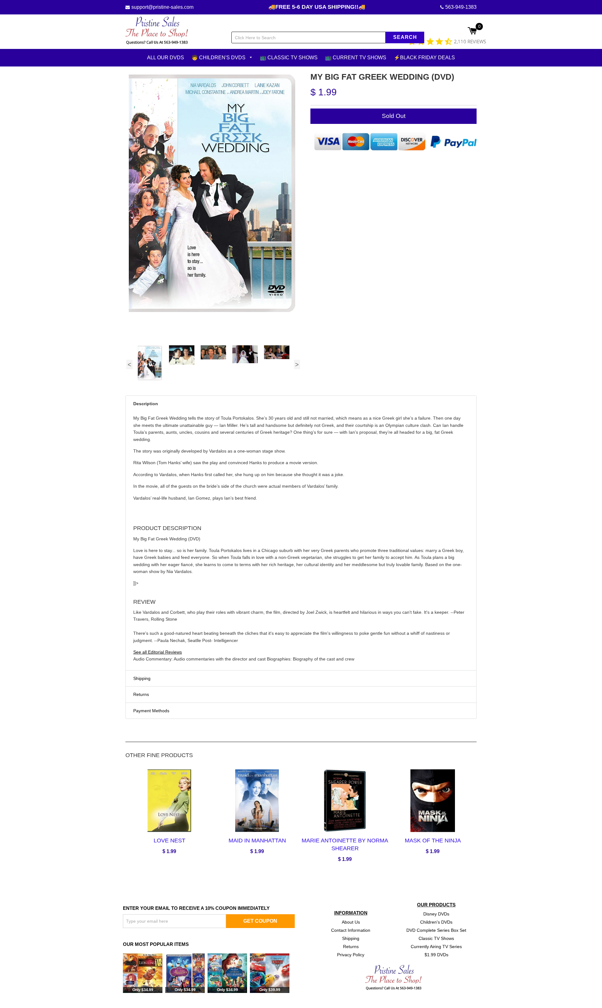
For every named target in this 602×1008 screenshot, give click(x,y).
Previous (129, 364)
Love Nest (169, 840)
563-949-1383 (461, 7)
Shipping (350, 938)
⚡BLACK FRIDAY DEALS (424, 57)
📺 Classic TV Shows (289, 57)
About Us (351, 922)
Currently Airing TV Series (436, 946)
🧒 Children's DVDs (219, 57)
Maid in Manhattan (257, 840)
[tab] (301, 403)
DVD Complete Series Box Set (436, 929)
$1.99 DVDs (436, 954)
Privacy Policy (350, 954)
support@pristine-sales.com (162, 7)
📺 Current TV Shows (355, 57)
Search (405, 37)
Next (297, 364)
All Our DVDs (165, 57)
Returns (351, 946)
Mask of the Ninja (433, 840)
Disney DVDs (436, 913)
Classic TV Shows (436, 938)
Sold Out (393, 116)
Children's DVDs (436, 922)
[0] (472, 31)
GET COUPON (260, 920)
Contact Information (350, 929)
